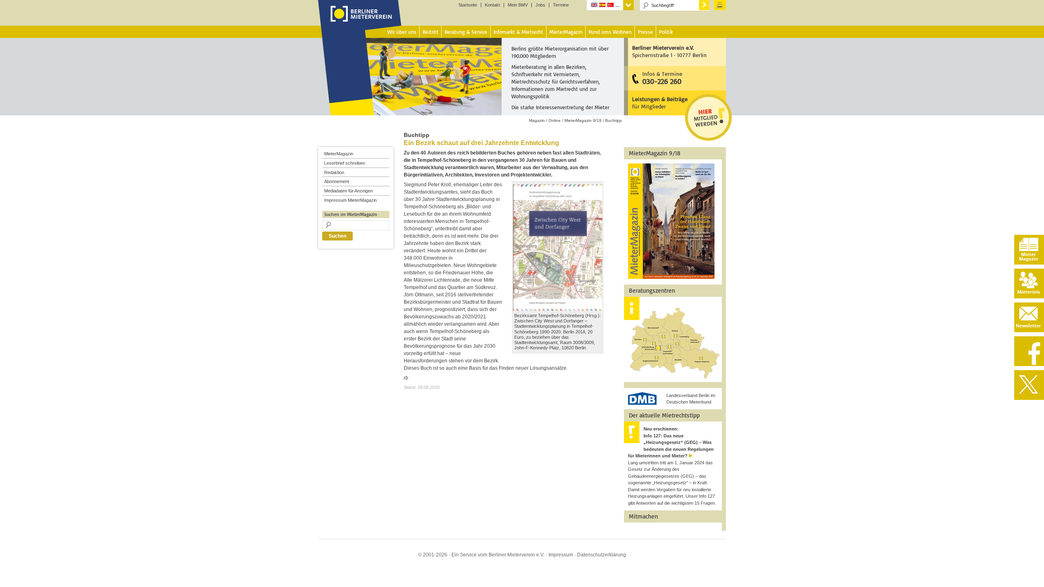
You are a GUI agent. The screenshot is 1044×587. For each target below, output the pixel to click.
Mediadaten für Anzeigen (348, 190)
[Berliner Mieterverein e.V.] (360, 21)
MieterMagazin (338, 153)
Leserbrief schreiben (344, 163)
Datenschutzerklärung (601, 555)
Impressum (561, 555)
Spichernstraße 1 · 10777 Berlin (669, 51)
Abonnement (336, 181)
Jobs (540, 5)
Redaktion (334, 172)
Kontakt (492, 5)
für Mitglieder (660, 102)
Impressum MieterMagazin (350, 200)
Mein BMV (518, 5)
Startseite (467, 5)
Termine (561, 5)
